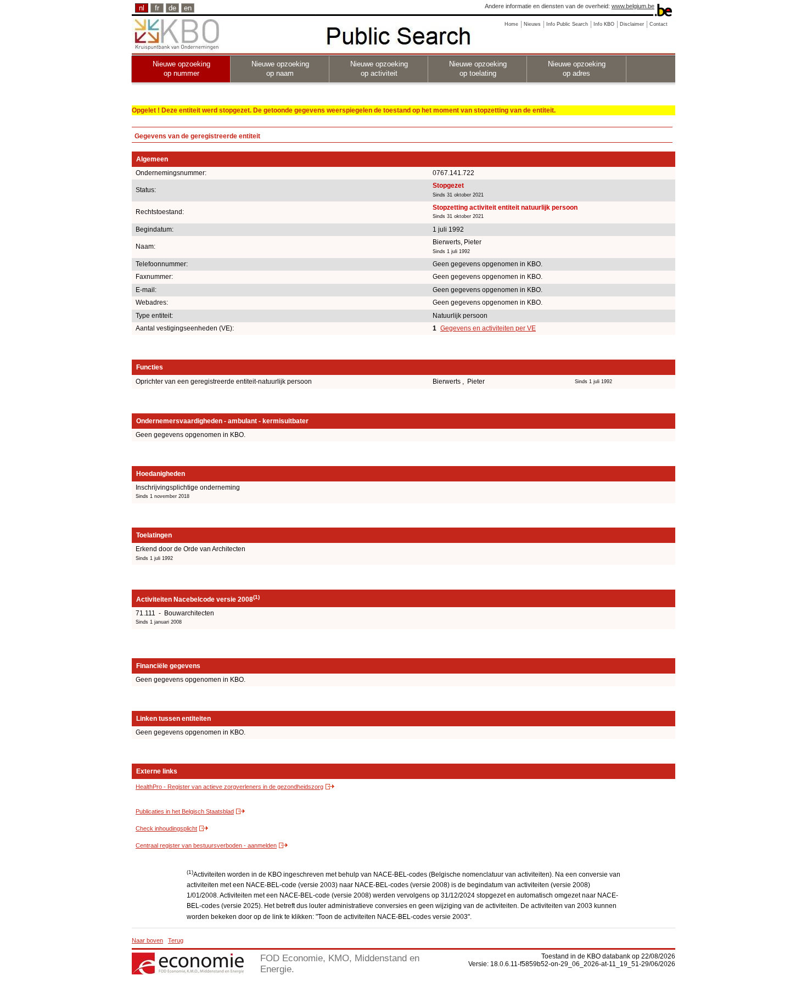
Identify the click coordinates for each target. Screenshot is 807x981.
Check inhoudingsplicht (166, 828)
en (188, 8)
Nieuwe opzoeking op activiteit (379, 68)
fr (157, 8)
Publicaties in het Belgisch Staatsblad (185, 811)
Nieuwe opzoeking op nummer (181, 68)
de (172, 8)
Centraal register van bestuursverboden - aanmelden (206, 845)
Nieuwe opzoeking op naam (280, 68)
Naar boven (147, 940)
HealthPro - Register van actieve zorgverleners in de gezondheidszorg (229, 786)
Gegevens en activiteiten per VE (488, 328)
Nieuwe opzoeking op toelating (478, 68)
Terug (175, 940)
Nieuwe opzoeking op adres (577, 68)
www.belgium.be (633, 6)
